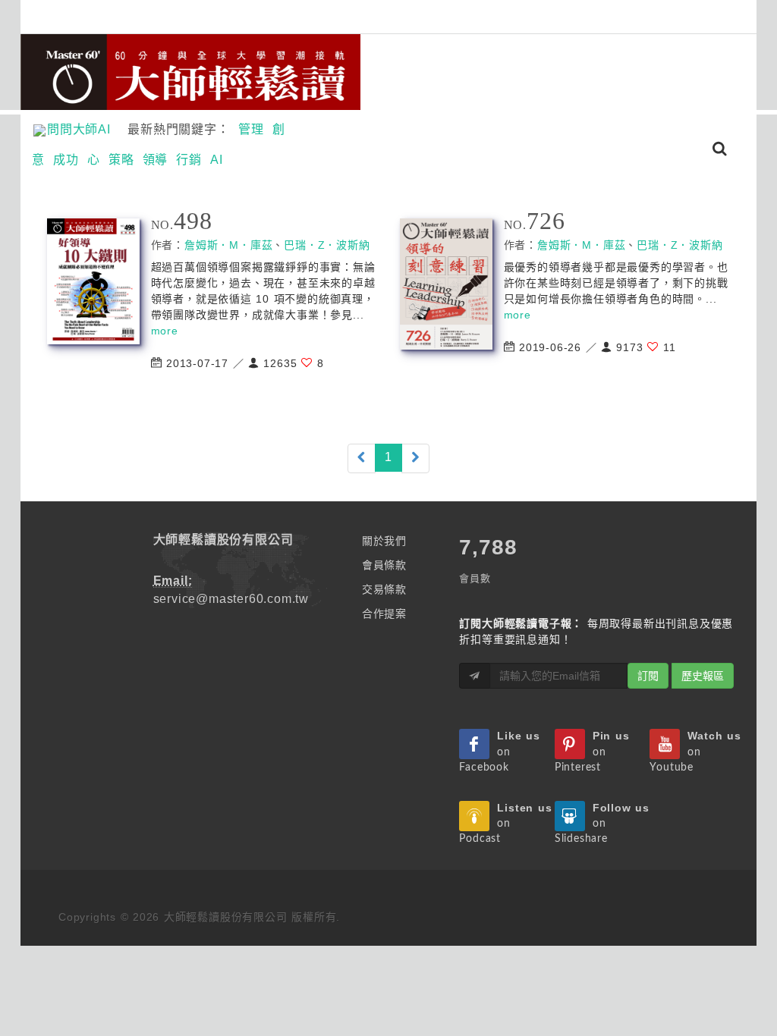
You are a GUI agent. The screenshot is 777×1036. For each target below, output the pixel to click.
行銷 (189, 159)
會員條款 (384, 565)
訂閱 (648, 676)
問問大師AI (85, 129)
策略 (121, 159)
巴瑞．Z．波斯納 (327, 245)
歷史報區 (702, 676)
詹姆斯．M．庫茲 (228, 245)
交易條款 (384, 589)
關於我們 (384, 541)
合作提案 (384, 613)
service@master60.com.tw (231, 598)
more (164, 331)
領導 (155, 159)
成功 (66, 159)
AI (216, 159)
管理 (251, 129)
